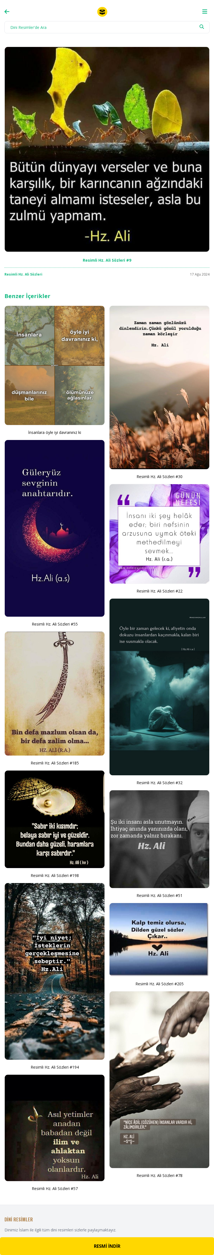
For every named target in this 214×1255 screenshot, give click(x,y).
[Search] (202, 26)
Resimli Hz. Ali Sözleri (23, 274)
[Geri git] (6, 12)
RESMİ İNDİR (107, 1246)
